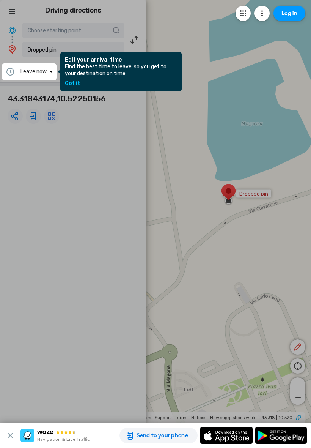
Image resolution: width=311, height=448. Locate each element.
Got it (72, 83)
